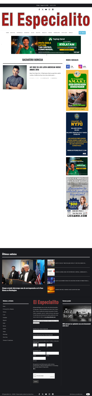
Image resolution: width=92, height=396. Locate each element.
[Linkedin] (53, 9)
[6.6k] (80, 66)
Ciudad (34, 355)
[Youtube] (46, 9)
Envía (35, 381)
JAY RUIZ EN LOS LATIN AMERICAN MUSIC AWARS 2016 (45, 68)
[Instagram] (49, 9)
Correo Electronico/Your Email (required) (43, 335)
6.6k (84, 66)
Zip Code (35, 360)
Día (33, 347)
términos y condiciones (76, 394)
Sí (35, 368)
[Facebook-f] (39, 9)
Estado (47, 355)
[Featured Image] (23, 272)
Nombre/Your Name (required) (40, 328)
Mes (39, 347)
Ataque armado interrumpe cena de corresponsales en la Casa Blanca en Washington (22, 289)
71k (72, 66)
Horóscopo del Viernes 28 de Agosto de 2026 (67, 289)
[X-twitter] (42, 9)
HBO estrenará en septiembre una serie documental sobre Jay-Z (77, 325)
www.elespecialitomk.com (49, 317)
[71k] (68, 66)
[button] (2, 44)
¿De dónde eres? (37, 350)
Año (47, 347)
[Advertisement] (44, 233)
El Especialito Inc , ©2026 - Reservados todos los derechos (17, 394)
